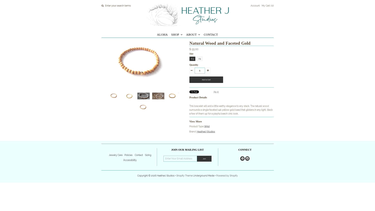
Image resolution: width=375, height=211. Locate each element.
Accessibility (130, 160)
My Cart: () (268, 5)
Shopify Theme (184, 175)
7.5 (199, 59)
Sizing (148, 155)
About (191, 34)
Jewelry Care (115, 155)
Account (255, 5)
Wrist (207, 126)
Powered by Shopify (227, 175)
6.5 (192, 59)
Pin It (216, 92)
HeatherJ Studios (206, 131)
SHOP (175, 34)
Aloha (162, 34)
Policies (129, 155)
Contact (211, 34)
